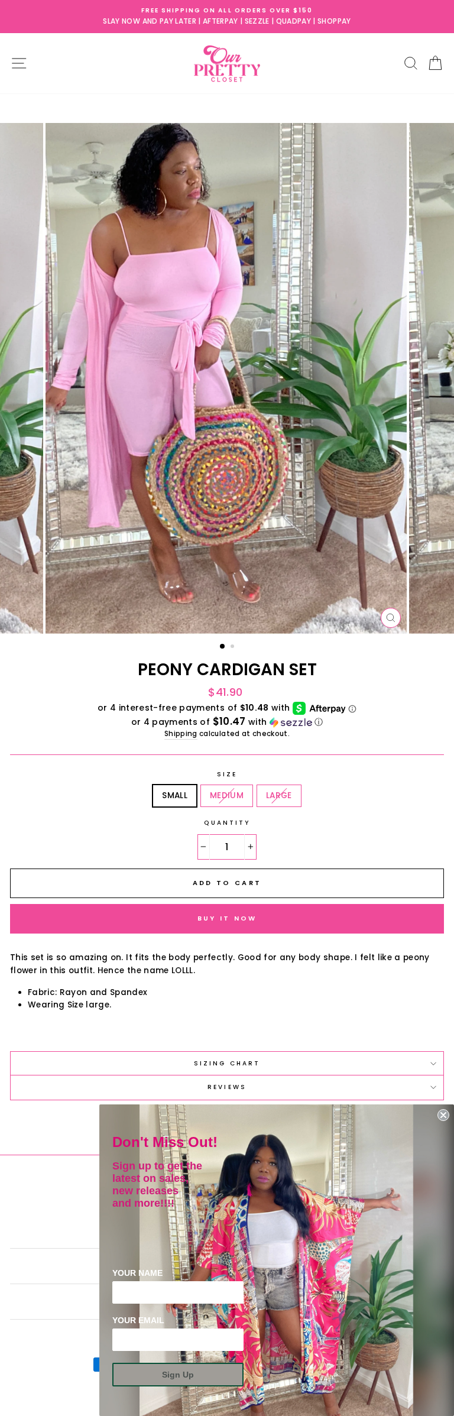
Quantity (227, 822)
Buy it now (227, 918)
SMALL (174, 795)
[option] (227, 16)
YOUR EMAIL (138, 1320)
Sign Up (178, 1374)
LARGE (279, 795)
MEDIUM (227, 795)
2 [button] (233, 647)
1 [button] (223, 647)
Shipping (180, 733)
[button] (227, 722)
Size (227, 774)
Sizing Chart (227, 1063)
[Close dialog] (443, 1115)
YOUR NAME (137, 1273)
